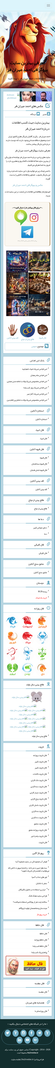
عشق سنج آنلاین (40, 572)
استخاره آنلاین (41, 419)
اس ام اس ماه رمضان (38, 375)
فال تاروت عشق (40, 824)
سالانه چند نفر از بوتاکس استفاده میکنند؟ (30, 902)
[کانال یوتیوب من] (27, 1040)
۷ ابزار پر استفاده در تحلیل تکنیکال (33, 889)
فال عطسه (43, 992)
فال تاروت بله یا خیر (39, 836)
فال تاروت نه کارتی (39, 811)
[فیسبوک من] (31, 1033)
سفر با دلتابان (41, 883)
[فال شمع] (17, 284)
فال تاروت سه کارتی (39, 786)
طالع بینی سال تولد (39, 736)
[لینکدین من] (19, 1040)
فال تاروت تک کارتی (39, 780)
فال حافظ (43, 933)
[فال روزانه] (17, 262)
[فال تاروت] (39, 262)
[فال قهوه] (39, 284)
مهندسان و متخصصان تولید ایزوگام (33, 908)
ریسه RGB (42, 591)
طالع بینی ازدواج (40, 508)
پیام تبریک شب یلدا (39, 952)
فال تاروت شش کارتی (38, 805)
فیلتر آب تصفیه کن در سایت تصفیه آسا (31, 861)
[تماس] (16, 1033)
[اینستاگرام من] (23, 1033)
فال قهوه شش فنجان (38, 470)
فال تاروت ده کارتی (39, 817)
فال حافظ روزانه (40, 940)
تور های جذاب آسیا (39, 877)
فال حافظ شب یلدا (40, 946)
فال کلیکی (43, 553)
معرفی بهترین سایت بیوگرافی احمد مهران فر (27, 66)
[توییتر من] (8, 1033)
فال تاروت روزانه (40, 755)
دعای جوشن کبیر (40, 527)
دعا (45, 534)
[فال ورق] (17, 306)
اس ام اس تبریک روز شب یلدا (35, 387)
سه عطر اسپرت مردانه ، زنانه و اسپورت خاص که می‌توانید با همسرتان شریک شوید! (28, 869)
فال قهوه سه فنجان (39, 464)
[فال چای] (39, 306)
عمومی (34, 346)
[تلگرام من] (39, 1033)
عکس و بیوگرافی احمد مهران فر (27, 185)
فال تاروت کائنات (40, 774)
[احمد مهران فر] (44, 97)
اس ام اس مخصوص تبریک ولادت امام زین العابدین (27, 400)
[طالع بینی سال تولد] (27, 715)
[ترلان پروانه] (28, 97)
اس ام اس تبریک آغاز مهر (37, 394)
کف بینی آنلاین (41, 489)
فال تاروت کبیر (41, 761)
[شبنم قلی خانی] (12, 97)
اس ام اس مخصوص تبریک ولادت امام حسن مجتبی (27, 381)
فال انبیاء (43, 438)
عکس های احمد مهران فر (28, 106)
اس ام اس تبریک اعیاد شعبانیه (34, 369)
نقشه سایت (16, 1059)
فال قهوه (43, 457)
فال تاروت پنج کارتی (39, 799)
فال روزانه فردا (41, 1011)
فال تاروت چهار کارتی (38, 792)
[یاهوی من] (47, 1033)
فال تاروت (43, 842)
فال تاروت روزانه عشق (38, 830)
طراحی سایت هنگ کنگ (38, 895)
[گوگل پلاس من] (35, 1040)
